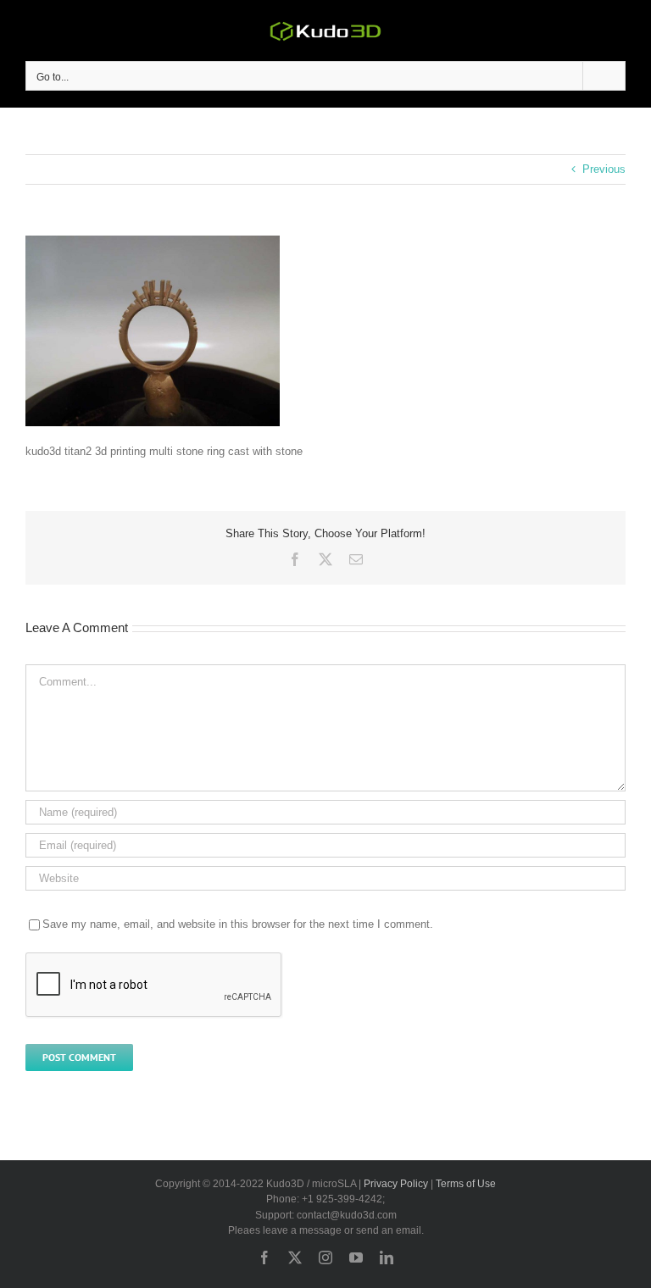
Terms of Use (466, 1184)
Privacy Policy (396, 1184)
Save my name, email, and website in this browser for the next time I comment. (237, 924)
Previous (604, 169)
